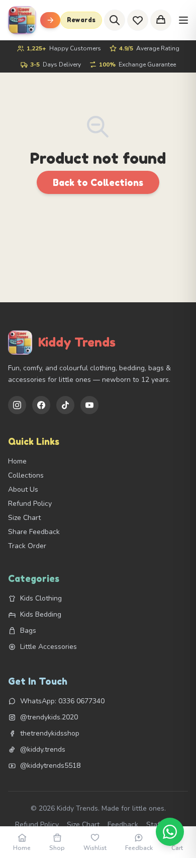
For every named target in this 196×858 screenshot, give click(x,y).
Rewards (81, 20)
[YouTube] (89, 405)
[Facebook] (41, 405)
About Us (23, 489)
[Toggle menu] (50, 20)
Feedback (123, 824)
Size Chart (24, 517)
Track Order (27, 546)
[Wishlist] (137, 20)
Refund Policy (30, 503)
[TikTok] (65, 405)
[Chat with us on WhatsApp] (170, 832)
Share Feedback (34, 532)
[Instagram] (17, 405)
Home (17, 461)
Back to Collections (98, 182)
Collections (26, 475)
